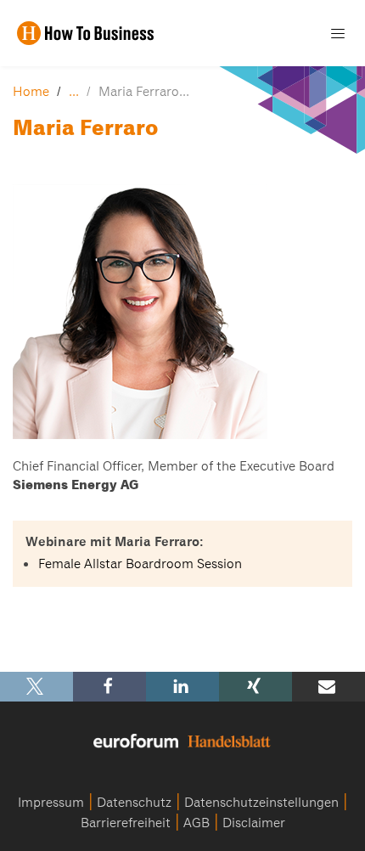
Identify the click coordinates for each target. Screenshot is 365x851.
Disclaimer (253, 823)
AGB (196, 823)
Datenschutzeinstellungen (261, 802)
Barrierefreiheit (126, 823)
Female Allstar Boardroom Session (140, 564)
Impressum (51, 802)
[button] (36, 687)
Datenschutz (134, 802)
